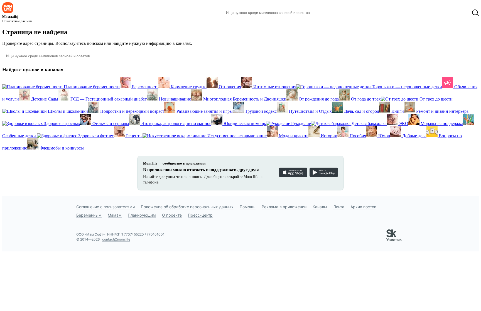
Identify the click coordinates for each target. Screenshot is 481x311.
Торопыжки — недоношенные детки (406, 86)
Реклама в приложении (284, 206)
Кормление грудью (188, 86)
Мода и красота (293, 135)
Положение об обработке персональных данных (187, 206)
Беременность (144, 86)
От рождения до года (318, 99)
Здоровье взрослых (61, 123)
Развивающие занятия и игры (204, 111)
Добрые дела (413, 135)
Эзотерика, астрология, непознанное (175, 123)
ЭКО (403, 123)
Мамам (115, 215)
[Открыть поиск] (475, 12)
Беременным (89, 215)
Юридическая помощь (244, 123)
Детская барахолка (368, 123)
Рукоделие (300, 123)
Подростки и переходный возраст (131, 111)
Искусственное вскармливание (236, 135)
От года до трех (365, 99)
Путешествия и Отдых (310, 111)
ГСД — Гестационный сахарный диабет (108, 99)
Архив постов (363, 206)
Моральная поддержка (441, 123)
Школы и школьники (67, 111)
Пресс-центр (200, 215)
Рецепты (134, 135)
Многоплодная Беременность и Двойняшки (244, 99)
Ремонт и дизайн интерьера (441, 111)
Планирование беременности (91, 86)
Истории (328, 135)
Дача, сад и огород (361, 111)
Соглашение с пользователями (105, 206)
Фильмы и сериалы (110, 123)
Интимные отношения (274, 86)
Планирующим (142, 215)
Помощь (248, 206)
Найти (322, 13)
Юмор (383, 135)
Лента (338, 206)
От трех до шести (435, 99)
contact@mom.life (116, 239)
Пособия (357, 135)
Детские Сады (44, 99)
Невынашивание (174, 99)
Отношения (229, 86)
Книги (397, 111)
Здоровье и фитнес (95, 135)
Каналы (320, 206)
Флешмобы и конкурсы (61, 148)
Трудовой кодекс (260, 111)
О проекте (172, 215)
